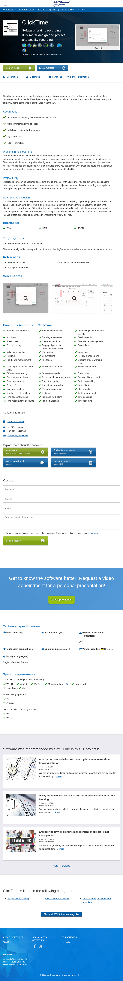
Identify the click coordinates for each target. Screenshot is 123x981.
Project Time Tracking (18, 898)
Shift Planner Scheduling (57, 898)
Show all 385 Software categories (61, 914)
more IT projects (61, 865)
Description (12, 77)
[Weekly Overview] (74, 298)
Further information (79, 77)
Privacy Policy (77, 975)
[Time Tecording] (25, 298)
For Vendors (66, 942)
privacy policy (93, 533)
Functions (57, 77)
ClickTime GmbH (16, 421)
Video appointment (61, 599)
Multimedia (35, 77)
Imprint (6, 945)
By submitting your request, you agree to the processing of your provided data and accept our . (52, 533)
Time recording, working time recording (55, 9)
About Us (6, 942)
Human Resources (25, 9)
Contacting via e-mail (18, 435)
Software (10, 9)
